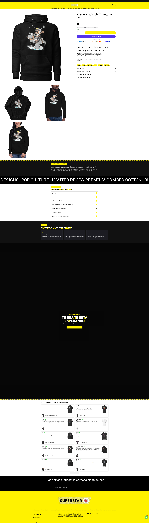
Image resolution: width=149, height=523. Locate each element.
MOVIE (95, 65)
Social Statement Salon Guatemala (65, 510)
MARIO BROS (89, 65)
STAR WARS (106, 65)
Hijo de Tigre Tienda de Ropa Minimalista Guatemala (46, 509)
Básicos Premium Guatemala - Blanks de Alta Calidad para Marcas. (86, 511)
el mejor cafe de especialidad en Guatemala (96, 510)
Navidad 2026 (35, 519)
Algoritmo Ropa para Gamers (79, 509)
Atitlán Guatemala (36, 509)
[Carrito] (115, 5)
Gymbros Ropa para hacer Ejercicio (88, 509)
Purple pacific (105, 510)
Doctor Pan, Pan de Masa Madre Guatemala (54, 510)
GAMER (78, 65)
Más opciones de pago (96, 39)
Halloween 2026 (36, 520)
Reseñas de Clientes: (83, 77)
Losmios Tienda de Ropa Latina (58, 509)
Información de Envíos (84, 74)
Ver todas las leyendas (74, 327)
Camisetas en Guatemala (73, 511)
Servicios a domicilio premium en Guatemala (68, 509)
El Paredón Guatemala (109, 509)
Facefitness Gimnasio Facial (44, 510)
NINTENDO (100, 65)
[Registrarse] (93, 487)
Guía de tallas (81, 68)
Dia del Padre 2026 (36, 517)
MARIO (83, 65)
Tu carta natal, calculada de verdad (64, 511)
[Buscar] (110, 5)
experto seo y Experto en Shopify (86, 510)
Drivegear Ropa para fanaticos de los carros (99, 509)
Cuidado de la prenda (83, 71)
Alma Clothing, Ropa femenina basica (76, 510)
